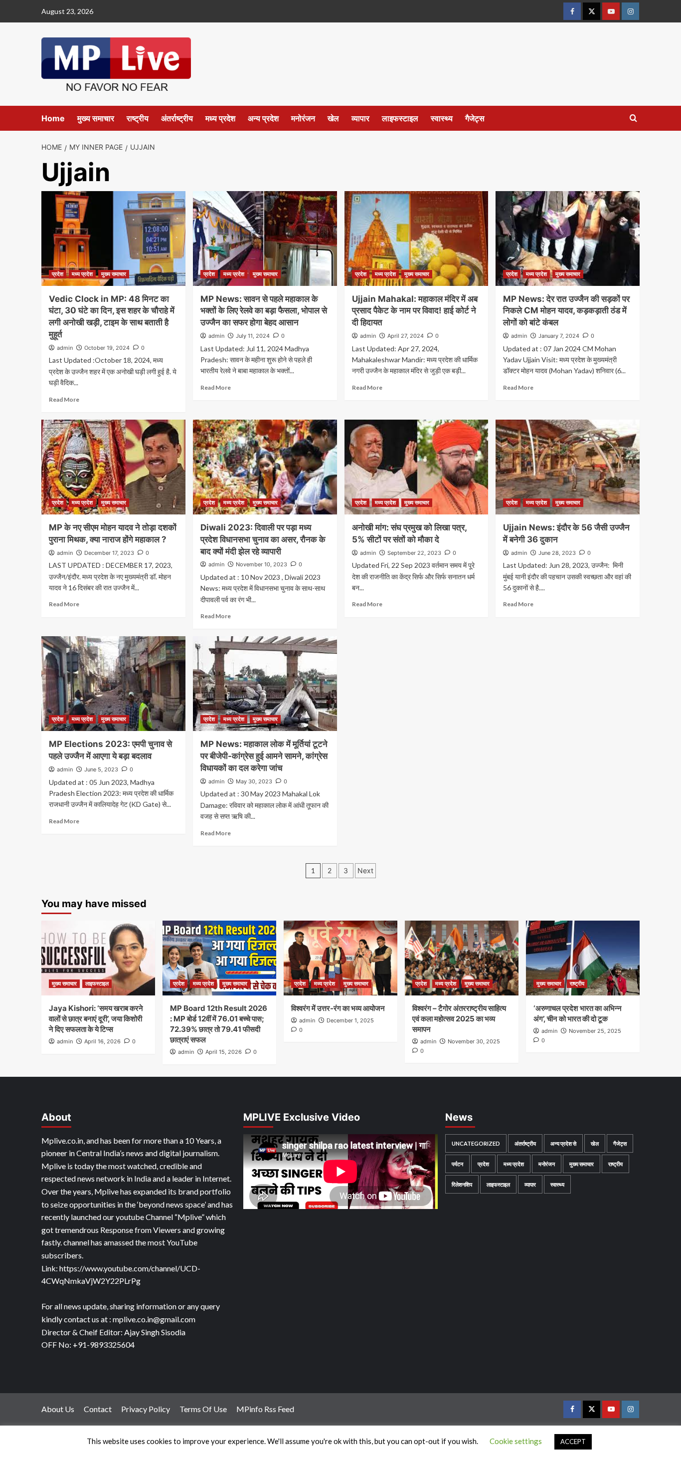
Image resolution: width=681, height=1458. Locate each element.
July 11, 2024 (253, 335)
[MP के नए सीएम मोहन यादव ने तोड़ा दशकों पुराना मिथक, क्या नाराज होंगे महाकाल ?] (113, 467)
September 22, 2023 (414, 552)
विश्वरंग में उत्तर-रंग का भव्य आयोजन (338, 1008)
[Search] (633, 118)
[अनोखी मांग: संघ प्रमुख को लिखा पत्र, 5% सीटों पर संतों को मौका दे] (416, 467)
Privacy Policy (145, 1409)
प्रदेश (57, 273)
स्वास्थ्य (442, 118)
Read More (64, 399)
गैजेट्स (475, 118)
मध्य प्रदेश (220, 118)
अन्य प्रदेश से (563, 1143)
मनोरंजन (303, 118)
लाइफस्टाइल (400, 118)
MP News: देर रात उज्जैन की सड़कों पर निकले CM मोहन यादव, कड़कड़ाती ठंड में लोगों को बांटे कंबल (566, 311)
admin (65, 347)
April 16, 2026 (102, 1041)
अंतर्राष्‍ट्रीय (177, 118)
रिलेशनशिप (462, 1184)
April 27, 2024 (405, 335)
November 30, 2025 (474, 1041)
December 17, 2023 (109, 552)
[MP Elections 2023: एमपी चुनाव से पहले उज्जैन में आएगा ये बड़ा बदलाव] (113, 683)
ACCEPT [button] (573, 1442)
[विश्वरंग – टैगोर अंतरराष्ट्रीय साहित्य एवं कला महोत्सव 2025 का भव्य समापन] (461, 958)
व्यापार (360, 118)
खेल (333, 118)
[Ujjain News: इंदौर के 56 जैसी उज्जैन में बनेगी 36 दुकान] (568, 467)
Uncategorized (476, 1143)
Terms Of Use (203, 1409)
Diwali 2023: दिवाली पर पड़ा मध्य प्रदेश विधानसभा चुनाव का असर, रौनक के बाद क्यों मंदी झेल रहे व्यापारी (263, 539)
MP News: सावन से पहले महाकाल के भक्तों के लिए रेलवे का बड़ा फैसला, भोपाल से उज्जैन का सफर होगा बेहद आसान (263, 311)
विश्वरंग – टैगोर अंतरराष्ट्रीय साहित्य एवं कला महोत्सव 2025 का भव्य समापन (459, 1018)
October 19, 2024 (107, 347)
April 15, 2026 (223, 1051)
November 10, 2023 (261, 564)
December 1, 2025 (350, 1020)
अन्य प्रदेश (263, 118)
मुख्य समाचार (95, 118)
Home (53, 118)
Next (365, 870)
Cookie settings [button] (516, 1441)
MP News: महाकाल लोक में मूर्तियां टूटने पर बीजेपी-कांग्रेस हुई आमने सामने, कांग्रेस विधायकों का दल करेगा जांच (264, 756)
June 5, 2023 (101, 769)
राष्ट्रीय (138, 118)
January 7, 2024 (558, 335)
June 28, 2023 (557, 552)
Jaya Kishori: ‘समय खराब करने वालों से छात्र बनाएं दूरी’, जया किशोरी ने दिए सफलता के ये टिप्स (96, 1018)
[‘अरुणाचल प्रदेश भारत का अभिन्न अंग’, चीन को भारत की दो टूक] (583, 958)
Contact (98, 1409)
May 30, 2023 (254, 781)
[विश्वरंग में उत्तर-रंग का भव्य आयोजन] (340, 958)
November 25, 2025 (595, 1030)
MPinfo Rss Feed (265, 1409)
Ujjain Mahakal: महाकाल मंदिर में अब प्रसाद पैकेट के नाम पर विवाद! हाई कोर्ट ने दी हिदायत (415, 311)
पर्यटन (457, 1164)
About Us (57, 1409)
